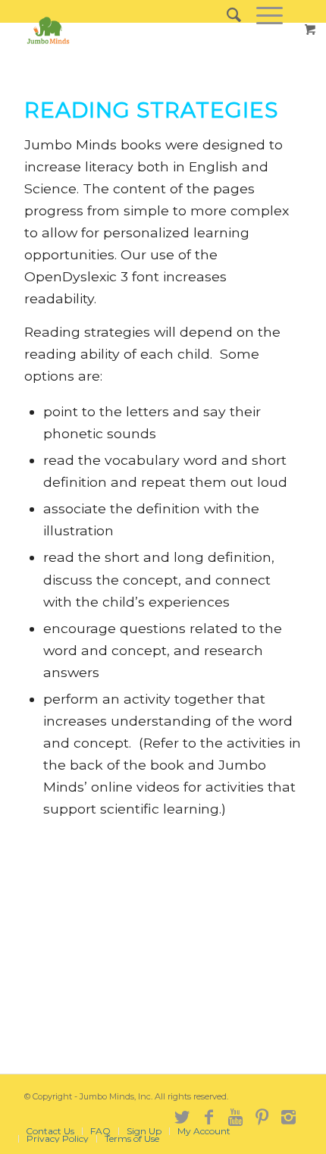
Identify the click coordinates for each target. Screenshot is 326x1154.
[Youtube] (235, 1115)
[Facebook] (209, 1115)
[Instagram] (288, 1115)
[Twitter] (182, 1115)
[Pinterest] (262, 1115)
